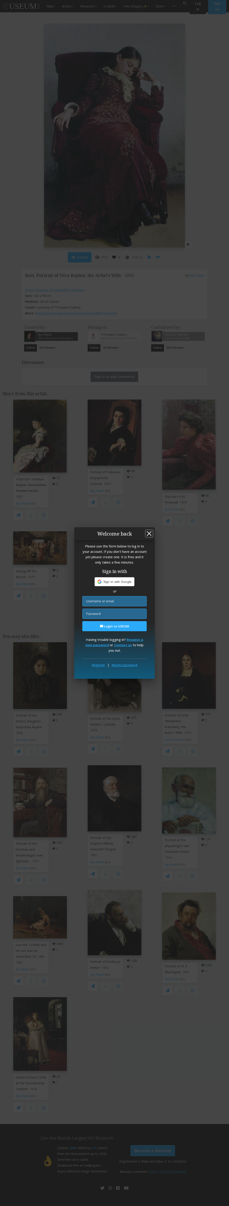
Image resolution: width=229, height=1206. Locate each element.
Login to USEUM (116, 626)
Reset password (124, 665)
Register (98, 665)
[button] (115, 581)
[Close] (149, 533)
